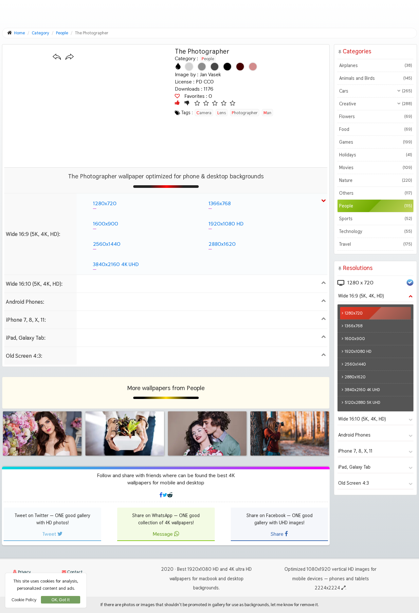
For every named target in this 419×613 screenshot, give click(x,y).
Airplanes (375, 65)
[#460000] (240, 66)
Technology (375, 231)
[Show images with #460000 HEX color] (240, 66)
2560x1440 (106, 244)
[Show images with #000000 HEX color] (227, 66)
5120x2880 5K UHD (362, 402)
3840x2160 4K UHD (116, 264)
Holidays (375, 155)
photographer (245, 113)
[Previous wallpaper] (56, 57)
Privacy (24, 572)
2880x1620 (222, 244)
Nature (375, 180)
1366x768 (220, 203)
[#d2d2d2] (189, 66)
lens (221, 113)
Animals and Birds (375, 78)
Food (375, 129)
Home (19, 33)
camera (203, 113)
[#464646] (214, 66)
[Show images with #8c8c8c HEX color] (201, 66)
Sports (375, 219)
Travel (375, 244)
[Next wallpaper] (69, 57)
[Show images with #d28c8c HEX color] (252, 66)
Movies (375, 168)
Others (375, 193)
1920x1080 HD (226, 223)
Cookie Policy (23, 600)
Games (375, 142)
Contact (74, 572)
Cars (375, 91)
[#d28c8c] (252, 66)
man (267, 113)
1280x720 (105, 203)
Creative (375, 104)
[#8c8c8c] (201, 66)
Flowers (375, 116)
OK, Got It (60, 600)
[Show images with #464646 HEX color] (214, 66)
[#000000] (227, 66)
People (208, 59)
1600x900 (105, 223)
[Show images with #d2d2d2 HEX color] (189, 66)
